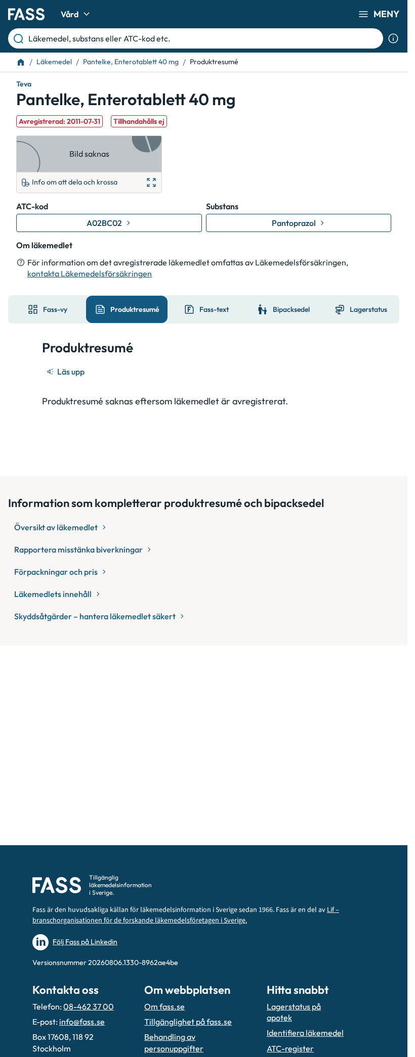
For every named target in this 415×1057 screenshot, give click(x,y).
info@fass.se (82, 1022)
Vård (69, 14)
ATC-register (290, 1048)
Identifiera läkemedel (305, 1033)
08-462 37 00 (88, 1006)
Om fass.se (164, 1006)
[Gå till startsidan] (26, 14)
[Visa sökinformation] (393, 38)
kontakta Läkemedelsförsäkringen (89, 273)
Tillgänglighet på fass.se (188, 1022)
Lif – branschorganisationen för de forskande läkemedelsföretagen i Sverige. (185, 915)
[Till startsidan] (20, 62)
